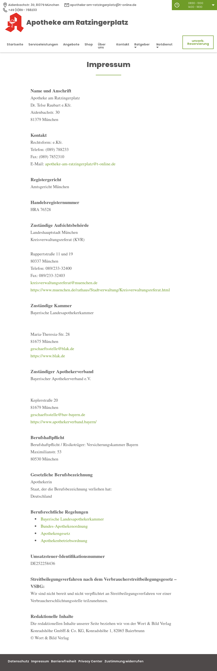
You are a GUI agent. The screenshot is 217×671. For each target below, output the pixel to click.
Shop (89, 44)
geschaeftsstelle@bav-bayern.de (58, 414)
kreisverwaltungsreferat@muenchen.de (64, 282)
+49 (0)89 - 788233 (22, 10)
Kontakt (122, 44)
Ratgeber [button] (142, 44)
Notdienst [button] (164, 44)
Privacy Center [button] (90, 661)
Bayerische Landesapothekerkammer (72, 519)
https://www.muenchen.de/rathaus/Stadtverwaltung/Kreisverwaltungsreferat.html (100, 290)
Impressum (40, 661)
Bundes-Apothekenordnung (64, 526)
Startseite (15, 44)
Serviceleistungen (43, 44)
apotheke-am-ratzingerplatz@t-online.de (102, 5)
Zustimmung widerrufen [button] (123, 661)
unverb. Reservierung (198, 42)
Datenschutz (18, 661)
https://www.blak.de (48, 356)
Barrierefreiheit (63, 661)
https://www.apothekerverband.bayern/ (64, 422)
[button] (194, 5)
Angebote (71, 44)
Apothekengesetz (55, 533)
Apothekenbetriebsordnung (64, 540)
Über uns (102, 45)
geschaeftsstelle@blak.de (52, 348)
